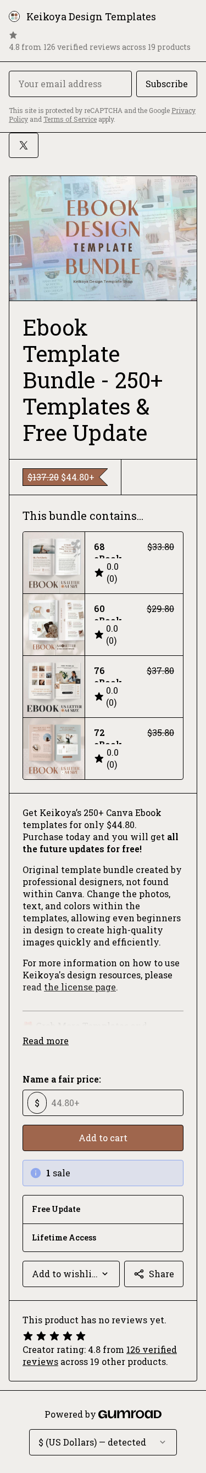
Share (161, 1273)
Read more (46, 1040)
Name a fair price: (62, 1079)
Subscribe (167, 83)
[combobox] (71, 1274)
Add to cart (103, 1137)
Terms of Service (70, 119)
